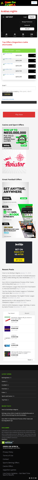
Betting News (5, 378)
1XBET (13, 343)
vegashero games (9, 470)
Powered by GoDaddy (8, 99)
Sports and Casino (7, 396)
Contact (6, 459)
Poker (3, 392)
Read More (4, 439)
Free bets (4, 389)
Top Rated (11, 313)
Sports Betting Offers (11, 463)
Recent (27, 313)
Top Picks (4, 400)
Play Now (19, 114)
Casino (4, 381)
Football (4, 385)
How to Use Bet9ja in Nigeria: (11, 273)
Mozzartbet (15, 327)
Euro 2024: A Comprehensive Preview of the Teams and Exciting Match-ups (17, 420)
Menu (34, 2)
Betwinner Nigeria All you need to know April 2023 (21, 318)
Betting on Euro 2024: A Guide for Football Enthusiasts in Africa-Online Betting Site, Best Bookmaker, (18, 276)
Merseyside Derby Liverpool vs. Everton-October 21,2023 (21, 352)
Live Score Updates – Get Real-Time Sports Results (16, 474)
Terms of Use (8, 455)
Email (4, 85)
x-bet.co (13, 335)
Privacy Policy (8, 452)
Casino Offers (8, 466)
